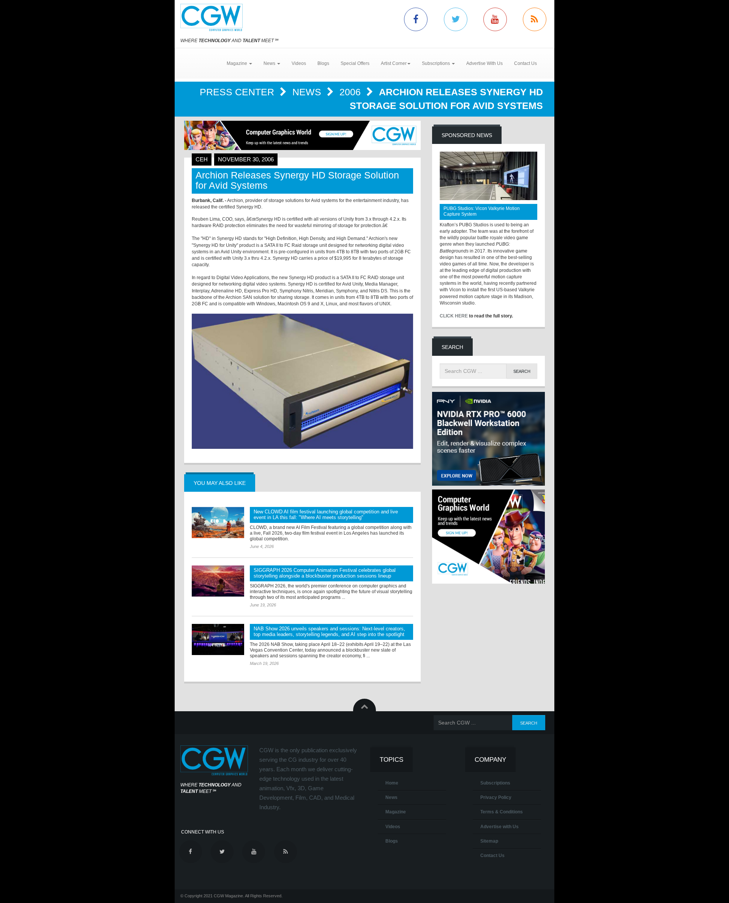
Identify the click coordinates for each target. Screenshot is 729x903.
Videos (299, 63)
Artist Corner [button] (394, 63)
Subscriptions (495, 783)
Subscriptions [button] (436, 63)
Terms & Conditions (501, 812)
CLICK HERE (454, 316)
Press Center (238, 92)
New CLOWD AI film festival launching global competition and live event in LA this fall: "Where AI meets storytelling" (326, 514)
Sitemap (489, 841)
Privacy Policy (495, 797)
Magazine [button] (237, 63)
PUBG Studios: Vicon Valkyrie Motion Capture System (481, 211)
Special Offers (355, 63)
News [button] (270, 63)
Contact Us (525, 63)
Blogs (323, 63)
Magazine (395, 812)
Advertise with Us (499, 826)
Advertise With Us (484, 63)
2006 (351, 92)
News (308, 92)
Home (391, 783)
